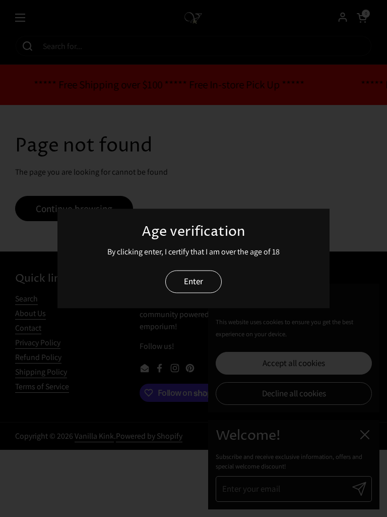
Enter (193, 281)
